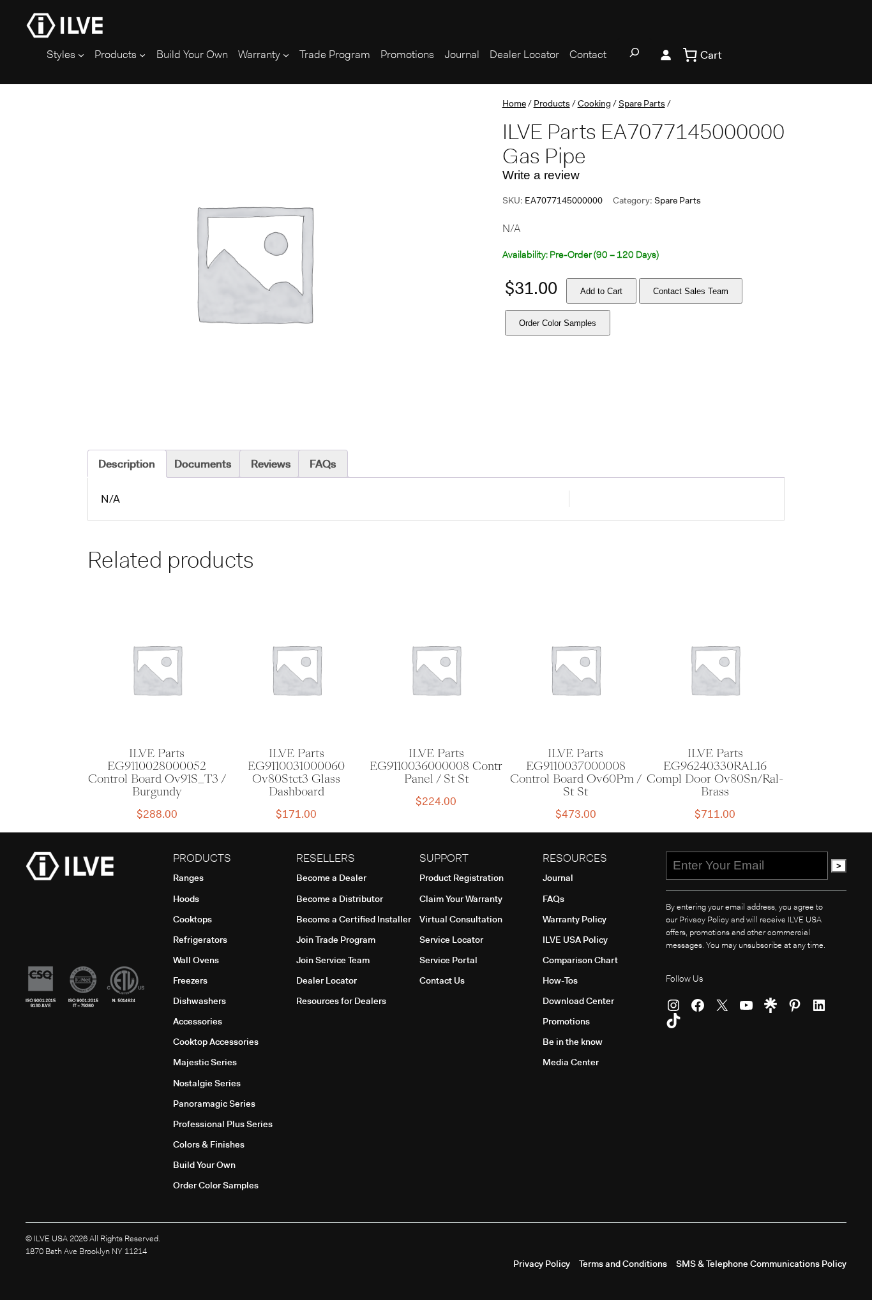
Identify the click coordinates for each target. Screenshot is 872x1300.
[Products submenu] (142, 55)
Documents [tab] (203, 464)
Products (552, 103)
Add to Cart (601, 291)
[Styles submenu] (81, 55)
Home (514, 103)
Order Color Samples (557, 323)
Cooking (594, 103)
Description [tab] (126, 464)
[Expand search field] (634, 54)
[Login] (665, 54)
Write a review (541, 175)
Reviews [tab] (271, 464)
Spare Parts (642, 103)
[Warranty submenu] (286, 55)
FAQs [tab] (323, 464)
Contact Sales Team (690, 291)
